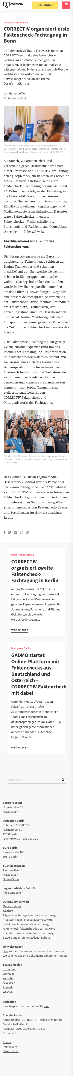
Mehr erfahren (12, 906)
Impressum (10, 1047)
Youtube (8, 978)
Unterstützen (45, 5)
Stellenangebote (39, 938)
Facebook (9, 983)
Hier (5, 951)
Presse (7, 1042)
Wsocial (8, 992)
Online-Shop (11, 879)
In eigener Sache (21, 648)
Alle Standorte (12, 893)
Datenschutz (11, 1051)
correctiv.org (13, 5)
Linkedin (8, 974)
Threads (8, 987)
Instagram (9, 969)
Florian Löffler (17, 94)
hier (46, 1006)
